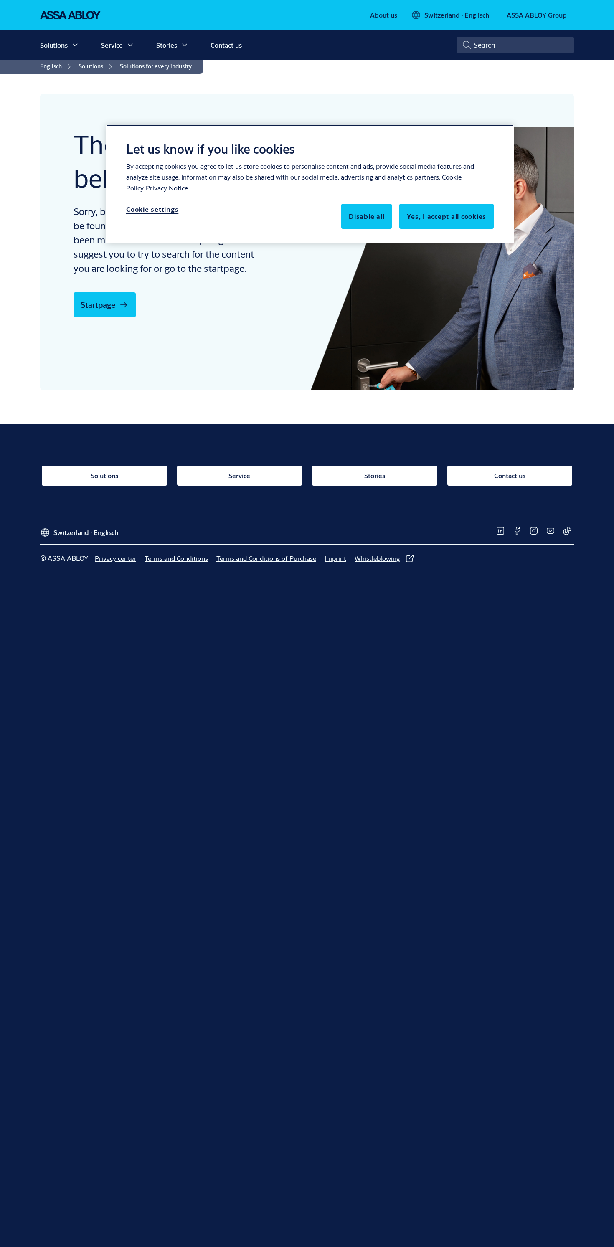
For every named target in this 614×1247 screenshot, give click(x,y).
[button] (75, 45)
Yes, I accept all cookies (446, 216)
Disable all (366, 216)
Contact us (226, 45)
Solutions (54, 45)
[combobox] (515, 45)
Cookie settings (152, 209)
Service (112, 45)
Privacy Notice (167, 187)
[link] (383, 15)
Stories (166, 45)
